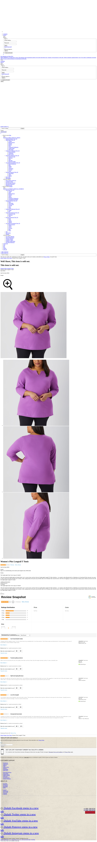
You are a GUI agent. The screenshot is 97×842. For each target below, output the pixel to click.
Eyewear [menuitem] (10, 169)
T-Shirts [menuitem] (10, 141)
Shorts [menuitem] (9, 207)
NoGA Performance (10, 237)
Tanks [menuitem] (9, 192)
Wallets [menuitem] (9, 166)
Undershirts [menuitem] (10, 153)
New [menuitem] (4, 247)
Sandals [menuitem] (10, 221)
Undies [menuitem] (9, 210)
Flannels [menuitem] (10, 143)
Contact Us (5, 762)
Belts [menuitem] (9, 165)
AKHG (4, 787)
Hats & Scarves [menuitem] (11, 224)
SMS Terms (5, 770)
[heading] (49, 393)
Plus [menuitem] (7, 231)
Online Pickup (6, 767)
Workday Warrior (9, 238)
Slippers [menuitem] (10, 175)
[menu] (48, 16)
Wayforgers (5, 784)
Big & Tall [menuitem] (8, 177)
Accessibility (5, 769)
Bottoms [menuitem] (8, 138)
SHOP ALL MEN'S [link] (7, 137)
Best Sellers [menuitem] (8, 178)
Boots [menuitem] (9, 218)
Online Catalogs (6, 775)
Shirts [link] (9, 140)
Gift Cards (5, 776)
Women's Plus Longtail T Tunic (7, 268)
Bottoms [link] (11, 138)
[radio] (1, 565)
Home (2, 258)
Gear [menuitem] (4, 244)
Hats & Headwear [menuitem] (12, 163)
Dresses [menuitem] (7, 234)
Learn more (26, 757)
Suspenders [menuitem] (10, 168)
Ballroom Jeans (9, 185)
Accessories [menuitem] (8, 162)
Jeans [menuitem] (9, 206)
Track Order (5, 763)
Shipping (5, 765)
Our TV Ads (5, 792)
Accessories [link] (13, 162)
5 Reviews (12, 564)
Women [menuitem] (10, 186)
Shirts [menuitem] (7, 140)
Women (5, 258)
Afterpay (5, 768)
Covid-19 (5, 794)
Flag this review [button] (4, 653)
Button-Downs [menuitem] (11, 142)
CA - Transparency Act (14, 839)
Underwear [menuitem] (8, 150)
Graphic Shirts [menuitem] (11, 148)
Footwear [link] (12, 172)
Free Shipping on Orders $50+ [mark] (7, 56)
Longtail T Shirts (9, 181)
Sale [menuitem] (4, 246)
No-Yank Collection (10, 236)
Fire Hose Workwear (10, 184)
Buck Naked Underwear (11, 180)
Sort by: (18, 635)
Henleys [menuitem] (10, 144)
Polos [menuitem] (9, 146)
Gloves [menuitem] (9, 167)
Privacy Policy (47, 256)
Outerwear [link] (12, 155)
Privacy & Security (4, 839)
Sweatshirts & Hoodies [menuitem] (13, 199)
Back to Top (13, 733)
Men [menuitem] (10, 135)
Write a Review (18, 564)
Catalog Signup (6, 774)
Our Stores (5, 785)
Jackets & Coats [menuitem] (11, 156)
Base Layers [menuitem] (11, 154)
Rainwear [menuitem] (10, 158)
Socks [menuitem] (9, 171)
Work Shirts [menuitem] (10, 149)
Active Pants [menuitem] (11, 204)
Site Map (33, 839)
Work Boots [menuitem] (10, 173)
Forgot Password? (8, 46)
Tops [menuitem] (7, 190)
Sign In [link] (4, 35)
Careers (5, 789)
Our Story (5, 783)
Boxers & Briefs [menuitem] (11, 152)
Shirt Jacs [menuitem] (10, 160)
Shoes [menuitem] (9, 174)
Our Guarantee (6, 777)
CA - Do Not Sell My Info (25, 839)
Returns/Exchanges (7, 772)
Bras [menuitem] (9, 211)
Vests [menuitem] (9, 159)
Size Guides (5, 773)
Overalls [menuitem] (10, 205)
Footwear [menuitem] (8, 172)
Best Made (5, 786)
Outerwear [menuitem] (8, 155)
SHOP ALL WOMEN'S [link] (8, 188)
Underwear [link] (13, 150)
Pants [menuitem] (9, 202)
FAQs (4, 766)
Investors (5, 793)
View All (15, 138)
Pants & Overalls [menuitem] (12, 161)
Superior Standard (7, 778)
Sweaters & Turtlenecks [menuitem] (13, 147)
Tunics (10, 258)
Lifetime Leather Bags (10, 241)
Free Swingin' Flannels (10, 183)
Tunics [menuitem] (9, 196)
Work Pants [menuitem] (10, 203)
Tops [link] (9, 190)
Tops (8, 258)
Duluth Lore (5, 790)
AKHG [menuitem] (4, 248)
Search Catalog (5, 128)
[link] (49, 31)
